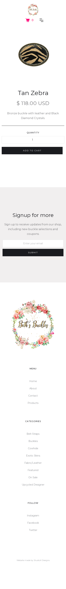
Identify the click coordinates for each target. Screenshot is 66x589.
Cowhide (33, 448)
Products (33, 402)
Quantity (33, 132)
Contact (33, 395)
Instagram (33, 515)
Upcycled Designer (33, 484)
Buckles (33, 441)
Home (33, 381)
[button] (29, 20)
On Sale (33, 477)
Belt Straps (33, 433)
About (33, 388)
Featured (33, 470)
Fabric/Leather (33, 462)
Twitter (33, 530)
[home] (33, 9)
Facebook (33, 522)
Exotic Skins (33, 455)
